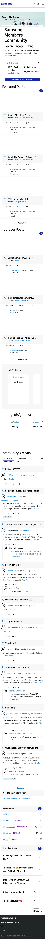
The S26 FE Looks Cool (15, 667)
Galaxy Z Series (28, 530)
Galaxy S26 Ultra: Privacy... (20, 115)
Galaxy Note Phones (21, 300)
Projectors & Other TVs (22, 341)
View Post (12, 479)
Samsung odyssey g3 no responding (22, 490)
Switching (10, 707)
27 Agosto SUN (12, 621)
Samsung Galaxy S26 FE (19, 258)
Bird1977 (9, 475)
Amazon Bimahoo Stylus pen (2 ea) (21, 524)
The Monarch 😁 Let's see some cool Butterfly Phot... (18, 869)
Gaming (14, 426)
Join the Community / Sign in (23, 79)
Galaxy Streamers (20, 202)
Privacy (4, 926)
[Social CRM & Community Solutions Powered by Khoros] (38, 910)
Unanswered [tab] (8, 462)
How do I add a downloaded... (22, 338)
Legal (3, 930)
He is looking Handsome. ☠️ (18, 599)
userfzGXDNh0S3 (15, 691)
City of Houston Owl (13, 892)
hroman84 (10, 649)
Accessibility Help (8, 918)
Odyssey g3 (7, 517)
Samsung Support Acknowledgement (17, 798)
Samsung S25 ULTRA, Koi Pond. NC (18, 857)
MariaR (12, 310)
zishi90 (12, 588)
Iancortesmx (11, 497)
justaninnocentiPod (13, 714)
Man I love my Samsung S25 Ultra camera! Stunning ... (16, 881)
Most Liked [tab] (22, 459)
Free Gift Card (12, 564)
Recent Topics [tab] (8, 459)
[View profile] (3, 475)
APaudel (9, 571)
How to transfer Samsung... (21, 298)
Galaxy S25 (38, 714)
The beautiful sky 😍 (13, 901)
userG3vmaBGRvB (13, 627)
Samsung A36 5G (9, 779)
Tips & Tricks (18, 382)
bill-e (8, 530)
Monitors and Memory (9, 500)
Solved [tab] (20, 462)
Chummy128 (11, 673)
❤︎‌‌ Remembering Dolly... (19, 199)
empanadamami (15, 350)
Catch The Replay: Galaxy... (21, 157)
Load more (21, 788)
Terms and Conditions (10, 922)
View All (21, 223)
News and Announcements (24, 118)
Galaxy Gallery (28, 475)
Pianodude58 (14, 270)
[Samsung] (6, 4)
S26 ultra (9, 643)
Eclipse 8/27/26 (12, 469)
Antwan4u (10, 754)
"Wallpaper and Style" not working (21, 748)
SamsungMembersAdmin (18, 127)
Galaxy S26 (18, 260)
